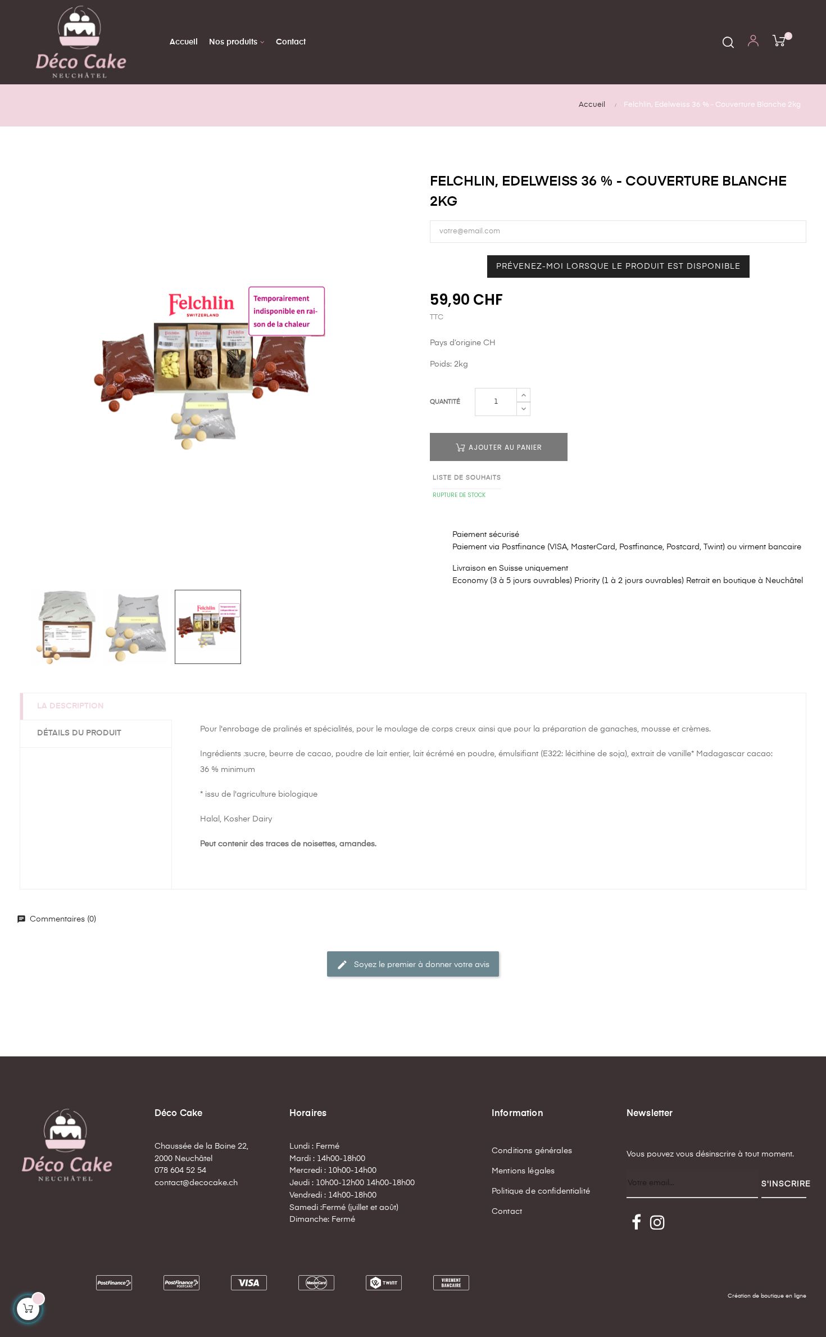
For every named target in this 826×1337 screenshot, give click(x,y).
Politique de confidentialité (541, 1191)
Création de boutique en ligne (767, 1296)
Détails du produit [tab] (79, 733)
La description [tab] (70, 706)
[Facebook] (636, 1223)
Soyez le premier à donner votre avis (413, 964)
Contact (507, 1212)
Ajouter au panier (504, 447)
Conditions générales (532, 1151)
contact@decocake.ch (196, 1183)
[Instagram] (657, 1223)
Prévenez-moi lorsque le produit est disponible (618, 266)
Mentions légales (523, 1171)
